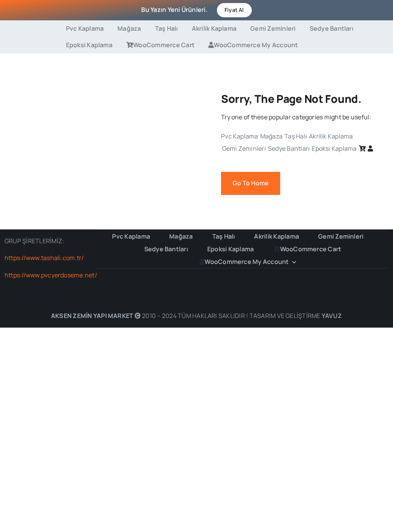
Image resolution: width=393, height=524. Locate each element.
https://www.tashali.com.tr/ (44, 258)
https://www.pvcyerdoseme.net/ (51, 275)
